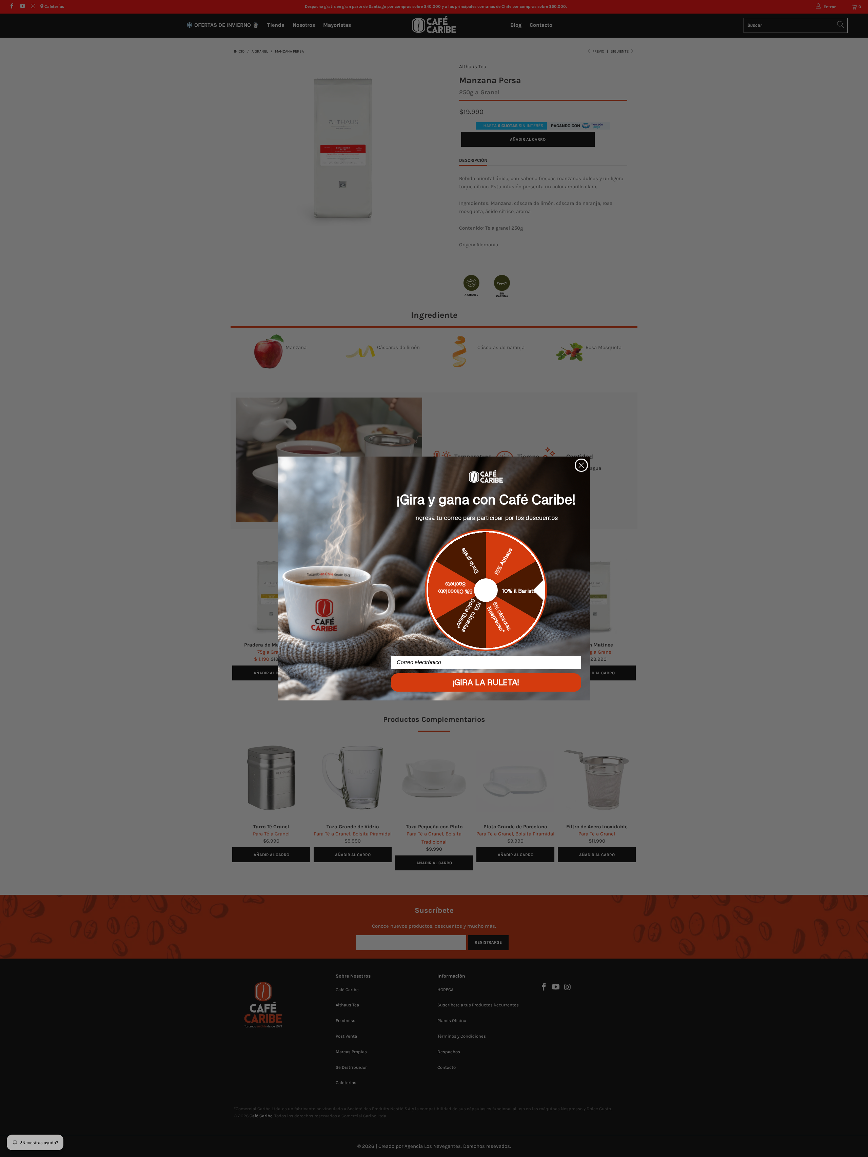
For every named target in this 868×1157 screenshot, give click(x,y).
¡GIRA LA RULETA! (486, 682)
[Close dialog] (581, 465)
